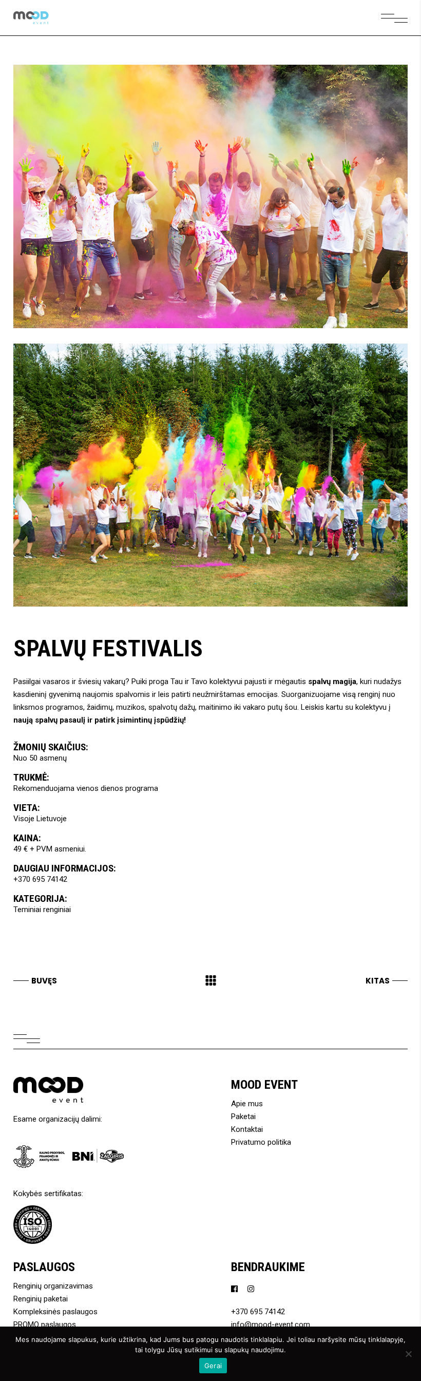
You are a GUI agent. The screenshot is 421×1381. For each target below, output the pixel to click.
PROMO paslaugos (44, 1324)
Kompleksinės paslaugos (55, 1311)
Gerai (213, 1365)
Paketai (243, 1116)
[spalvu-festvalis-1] (210, 196)
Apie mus (247, 1103)
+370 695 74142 (40, 879)
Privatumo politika (261, 1142)
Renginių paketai (40, 1298)
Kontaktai (247, 1129)
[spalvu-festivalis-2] (210, 475)
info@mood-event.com (270, 1324)
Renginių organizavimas (53, 1286)
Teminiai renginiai (42, 909)
